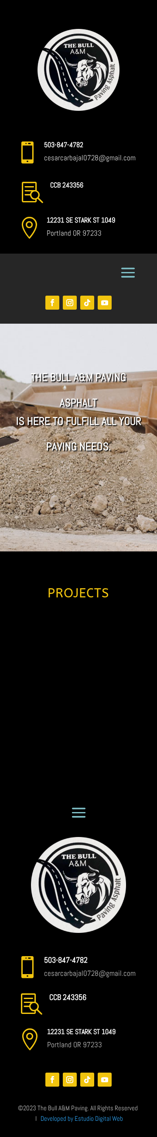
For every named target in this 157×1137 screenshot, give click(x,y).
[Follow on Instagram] (70, 303)
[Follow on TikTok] (87, 303)
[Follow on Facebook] (52, 303)
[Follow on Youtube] (105, 303)
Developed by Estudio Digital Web (82, 1118)
